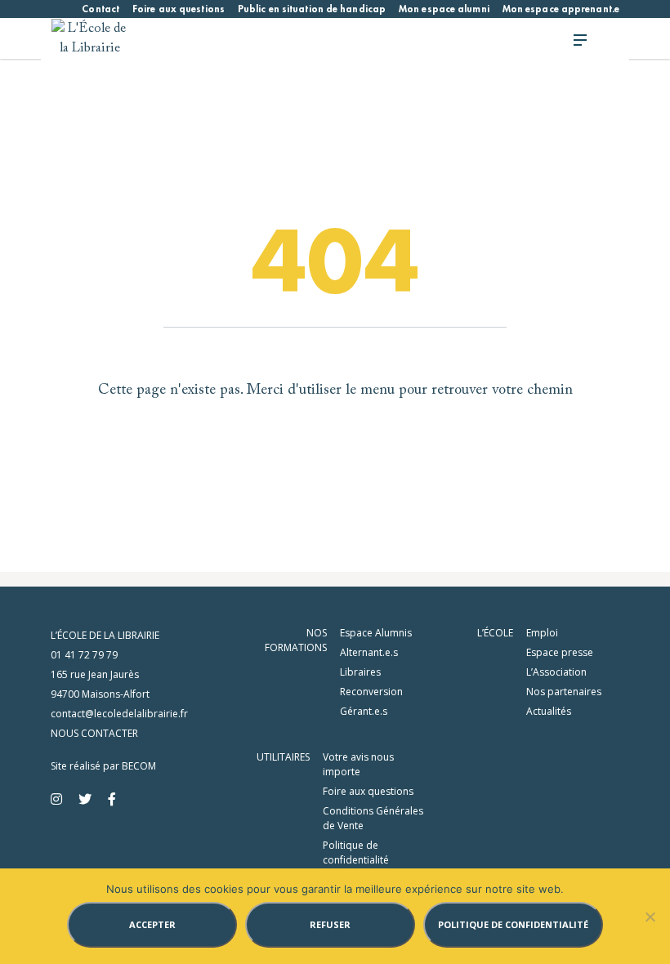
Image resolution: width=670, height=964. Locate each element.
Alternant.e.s (369, 652)
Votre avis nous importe (358, 764)
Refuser (330, 924)
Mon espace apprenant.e (560, 9)
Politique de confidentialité (356, 852)
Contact (100, 9)
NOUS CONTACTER (94, 733)
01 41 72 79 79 (84, 655)
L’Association (556, 672)
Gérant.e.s (363, 711)
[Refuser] (649, 916)
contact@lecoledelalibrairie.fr (119, 714)
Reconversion (371, 691)
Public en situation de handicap (312, 9)
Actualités (548, 711)
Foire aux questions (178, 9)
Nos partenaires (563, 691)
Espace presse (559, 652)
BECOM (139, 766)
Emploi (542, 633)
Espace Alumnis (376, 633)
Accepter (152, 924)
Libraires (360, 672)
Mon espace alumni (444, 9)
